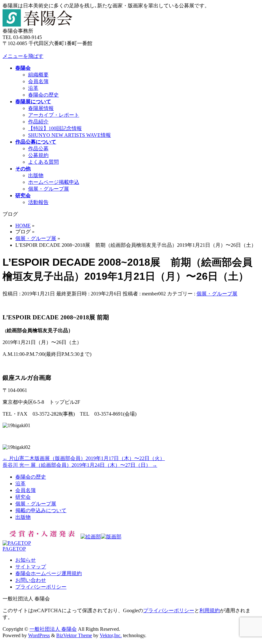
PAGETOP (14, 548)
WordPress (39, 635)
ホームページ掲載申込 (53, 182)
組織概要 (38, 74)
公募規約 (38, 155)
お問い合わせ (30, 580)
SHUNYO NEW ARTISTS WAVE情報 (69, 135)
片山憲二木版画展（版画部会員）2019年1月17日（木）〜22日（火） (84, 458)
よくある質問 (43, 162)
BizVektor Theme (74, 635)
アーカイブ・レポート (53, 115)
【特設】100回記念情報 (55, 128)
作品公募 (38, 148)
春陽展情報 (41, 108)
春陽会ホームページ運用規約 (48, 573)
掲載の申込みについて (40, 510)
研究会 (23, 497)
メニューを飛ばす (23, 56)
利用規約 (209, 610)
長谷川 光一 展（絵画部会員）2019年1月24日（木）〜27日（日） (80, 465)
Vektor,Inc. (111, 635)
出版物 (35, 175)
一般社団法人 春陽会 (53, 629)
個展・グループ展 (48, 189)
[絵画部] (91, 536)
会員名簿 (38, 81)
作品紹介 (38, 121)
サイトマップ (30, 566)
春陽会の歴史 (43, 95)
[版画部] (111, 536)
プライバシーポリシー (40, 587)
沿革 (33, 88)
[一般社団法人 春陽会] (37, 24)
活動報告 (38, 202)
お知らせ (25, 560)
